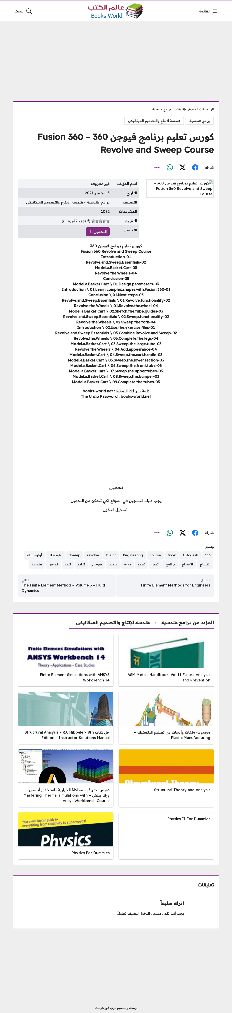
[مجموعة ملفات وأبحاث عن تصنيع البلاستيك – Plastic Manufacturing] (166, 718)
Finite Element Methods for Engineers (175, 585)
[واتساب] (169, 168)
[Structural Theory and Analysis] (166, 778)
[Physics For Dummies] (65, 835)
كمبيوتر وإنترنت (187, 109)
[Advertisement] (116, 58)
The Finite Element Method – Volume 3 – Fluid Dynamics (63, 588)
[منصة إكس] (182, 168)
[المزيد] (157, 168)
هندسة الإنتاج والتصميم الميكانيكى (154, 121)
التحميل (99, 231)
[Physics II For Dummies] (166, 835)
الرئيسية (208, 109)
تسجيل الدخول (115, 509)
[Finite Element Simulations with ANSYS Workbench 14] (65, 660)
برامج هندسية (161, 109)
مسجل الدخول (150, 913)
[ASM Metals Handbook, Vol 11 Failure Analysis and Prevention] (166, 660)
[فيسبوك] (195, 168)
